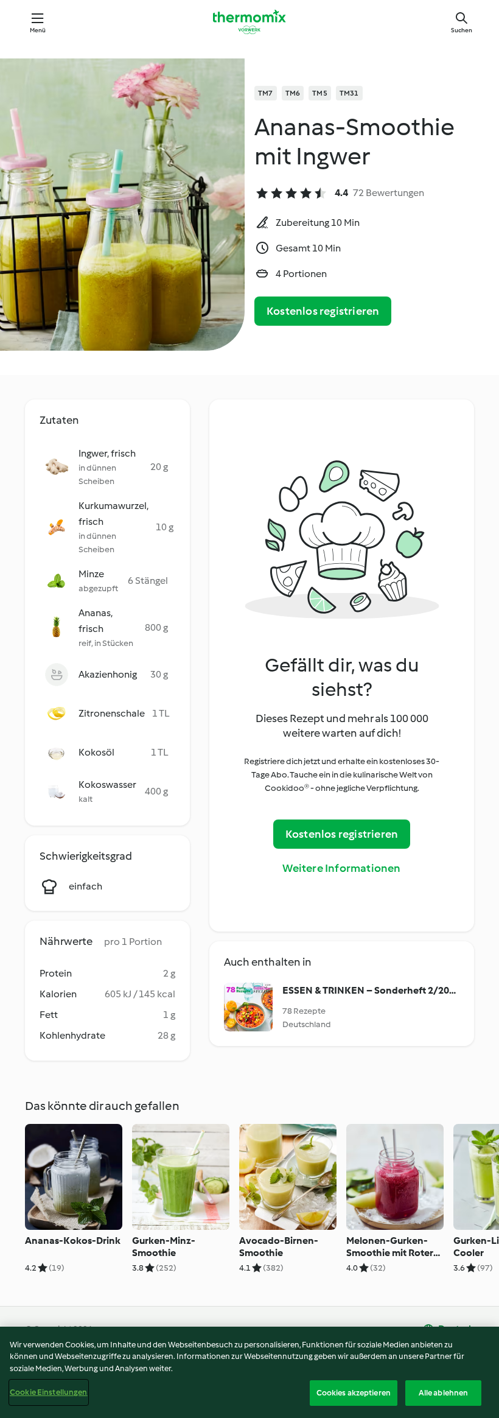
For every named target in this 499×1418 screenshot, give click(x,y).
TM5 (319, 93)
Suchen (461, 30)
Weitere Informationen (341, 868)
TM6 (293, 93)
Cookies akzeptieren (353, 1392)
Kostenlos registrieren (323, 311)
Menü (38, 30)
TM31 (349, 93)
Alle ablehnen (444, 1392)
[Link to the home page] (249, 22)
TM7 (265, 93)
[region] (249, 1372)
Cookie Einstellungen (49, 1392)
